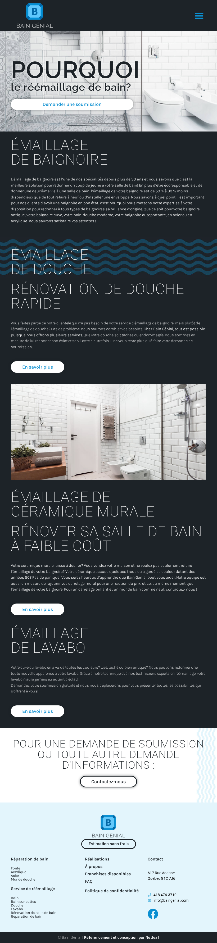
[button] (199, 16)
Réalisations (97, 859)
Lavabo (17, 909)
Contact (155, 859)
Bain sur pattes (23, 901)
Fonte (15, 868)
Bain (15, 898)
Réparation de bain (29, 859)
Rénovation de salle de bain (33, 912)
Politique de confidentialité (112, 890)
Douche (17, 905)
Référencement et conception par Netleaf (121, 937)
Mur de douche (23, 879)
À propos (93, 866)
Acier (15, 875)
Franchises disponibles (108, 873)
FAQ (89, 881)
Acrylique (18, 872)
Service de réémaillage (33, 888)
